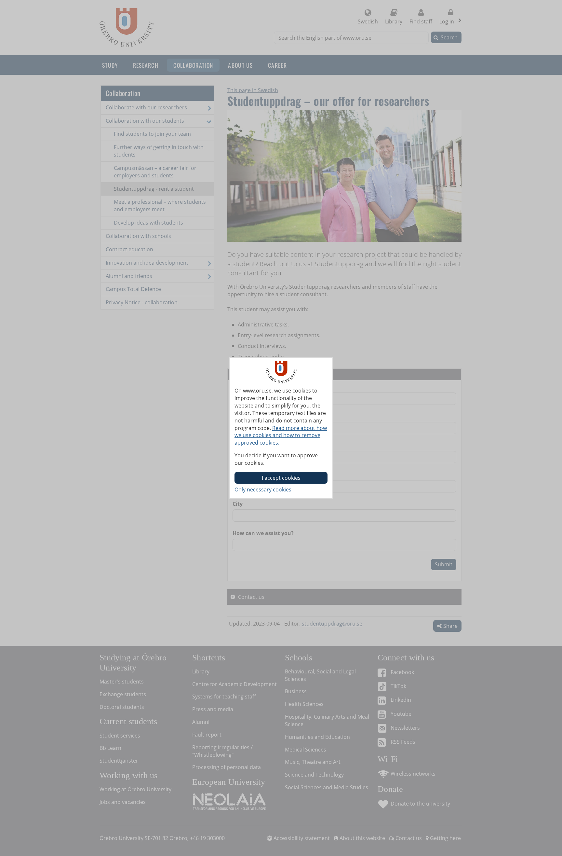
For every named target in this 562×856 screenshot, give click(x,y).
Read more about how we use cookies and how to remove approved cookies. (280, 435)
